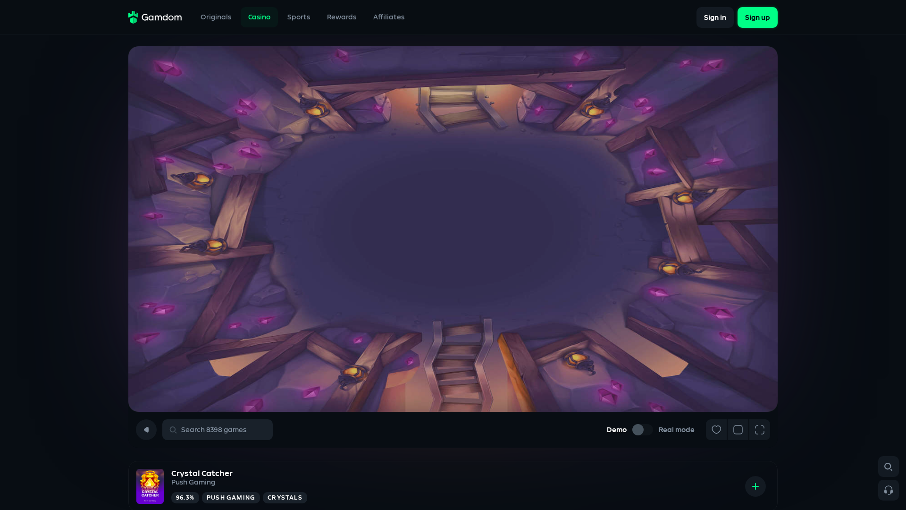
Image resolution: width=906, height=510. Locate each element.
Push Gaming (193, 482)
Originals (216, 17)
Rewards (341, 17)
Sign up (757, 17)
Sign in (715, 17)
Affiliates (388, 17)
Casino (259, 17)
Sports (298, 17)
